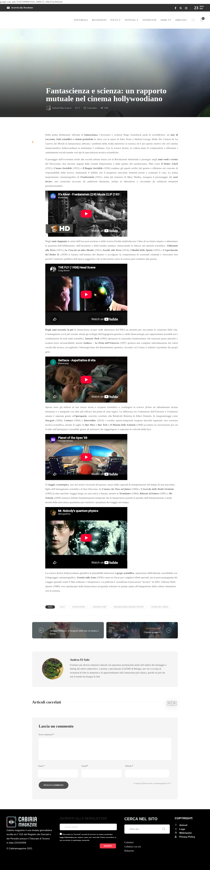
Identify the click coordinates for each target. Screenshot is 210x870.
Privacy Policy (187, 836)
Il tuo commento (46, 734)
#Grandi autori (99, 607)
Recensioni (99, 20)
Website (129, 766)
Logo (182, 829)
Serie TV (165, 20)
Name (41, 766)
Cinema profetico (152, 632)
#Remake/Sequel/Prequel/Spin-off (129, 607)
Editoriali (81, 20)
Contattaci (129, 842)
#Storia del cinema (159, 607)
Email (85, 766)
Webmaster (185, 833)
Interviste (150, 20)
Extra (54, 627)
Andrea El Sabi (58, 108)
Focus (114, 20)
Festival (130, 20)
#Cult (62, 607)
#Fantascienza (78, 607)
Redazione (129, 851)
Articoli (183, 825)
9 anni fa (68, 108)
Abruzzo (181, 20)
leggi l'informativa (67, 837)
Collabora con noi (132, 846)
